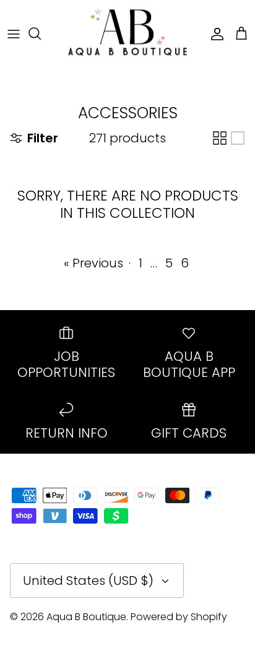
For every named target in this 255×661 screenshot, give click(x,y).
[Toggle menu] (13, 33)
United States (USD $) (88, 580)
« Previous (93, 263)
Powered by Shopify (179, 617)
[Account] (214, 33)
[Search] (40, 33)
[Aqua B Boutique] (127, 33)
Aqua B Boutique (86, 617)
